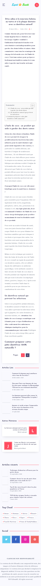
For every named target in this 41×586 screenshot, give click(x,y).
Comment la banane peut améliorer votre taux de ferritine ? (24, 374)
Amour (6, 513)
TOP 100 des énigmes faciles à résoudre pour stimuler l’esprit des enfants (23, 496)
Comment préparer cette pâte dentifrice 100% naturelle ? (17, 117)
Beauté (33, 513)
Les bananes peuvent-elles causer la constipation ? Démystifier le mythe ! (24, 396)
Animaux (16, 513)
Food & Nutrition (10, 522)
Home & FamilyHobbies (28, 522)
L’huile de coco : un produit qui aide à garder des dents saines (22, 109)
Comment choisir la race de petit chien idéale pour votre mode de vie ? (23, 479)
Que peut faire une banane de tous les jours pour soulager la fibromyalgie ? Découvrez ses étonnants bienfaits (25, 385)
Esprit (22, 518)
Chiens (6, 518)
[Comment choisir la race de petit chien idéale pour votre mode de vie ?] (5, 481)
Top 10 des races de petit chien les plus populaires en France (23, 488)
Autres (25, 513)
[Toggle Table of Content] (31, 105)
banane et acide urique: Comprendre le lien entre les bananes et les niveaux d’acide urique (25, 407)
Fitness (31, 518)
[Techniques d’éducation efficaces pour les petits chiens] (5, 473)
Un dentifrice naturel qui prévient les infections (22, 113)
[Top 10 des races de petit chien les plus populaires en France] (5, 489)
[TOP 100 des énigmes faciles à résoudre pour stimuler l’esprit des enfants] (5, 498)
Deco (15, 518)
